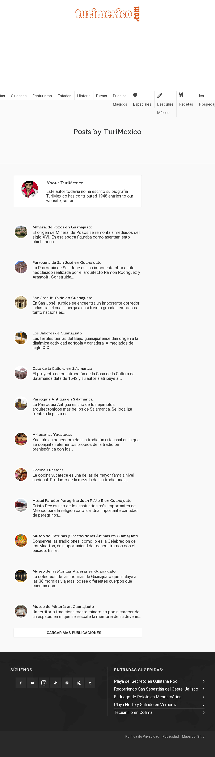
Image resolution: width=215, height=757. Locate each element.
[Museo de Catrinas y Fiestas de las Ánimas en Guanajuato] (21, 540)
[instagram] (44, 682)
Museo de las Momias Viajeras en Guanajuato (74, 571)
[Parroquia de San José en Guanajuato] (21, 267)
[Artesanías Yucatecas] (21, 439)
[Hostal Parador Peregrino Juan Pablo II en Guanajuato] (21, 505)
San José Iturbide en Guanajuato (62, 298)
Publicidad (171, 736)
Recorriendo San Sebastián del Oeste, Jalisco (156, 689)
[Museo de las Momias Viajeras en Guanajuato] (21, 576)
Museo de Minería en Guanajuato (63, 607)
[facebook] (21, 682)
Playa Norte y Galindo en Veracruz (145, 704)
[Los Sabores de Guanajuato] (21, 337)
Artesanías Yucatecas (52, 434)
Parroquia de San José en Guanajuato (67, 262)
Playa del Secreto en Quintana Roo (146, 681)
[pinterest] (67, 682)
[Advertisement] (107, 59)
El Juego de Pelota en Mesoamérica (147, 696)
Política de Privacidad (142, 736)
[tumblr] (90, 682)
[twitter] (78, 682)
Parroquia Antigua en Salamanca (63, 399)
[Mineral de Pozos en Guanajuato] (21, 231)
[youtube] (32, 682)
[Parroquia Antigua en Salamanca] (21, 403)
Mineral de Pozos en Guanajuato (62, 227)
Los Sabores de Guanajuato (57, 333)
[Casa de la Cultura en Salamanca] (21, 373)
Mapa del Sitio (193, 736)
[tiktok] (55, 682)
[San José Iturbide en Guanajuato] (21, 302)
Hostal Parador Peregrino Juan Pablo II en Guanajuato (82, 500)
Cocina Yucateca (48, 470)
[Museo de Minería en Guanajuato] (21, 611)
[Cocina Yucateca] (21, 474)
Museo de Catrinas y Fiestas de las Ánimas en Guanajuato (85, 536)
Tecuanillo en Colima (133, 712)
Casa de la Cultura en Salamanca (62, 368)
